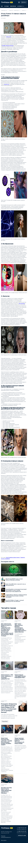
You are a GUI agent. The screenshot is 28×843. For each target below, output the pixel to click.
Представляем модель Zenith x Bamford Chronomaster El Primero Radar (19, 741)
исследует (6, 84)
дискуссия (8, 36)
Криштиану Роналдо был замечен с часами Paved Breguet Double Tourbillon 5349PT (6, 741)
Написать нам (22, 835)
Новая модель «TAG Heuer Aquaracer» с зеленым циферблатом (7, 677)
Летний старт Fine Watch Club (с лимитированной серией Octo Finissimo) (6, 790)
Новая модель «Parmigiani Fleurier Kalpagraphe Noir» (20, 676)
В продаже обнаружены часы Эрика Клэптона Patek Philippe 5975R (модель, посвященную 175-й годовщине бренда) (9, 708)
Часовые (6, 6)
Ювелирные (13, 6)
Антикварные (20, 6)
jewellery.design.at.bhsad (7, 45)
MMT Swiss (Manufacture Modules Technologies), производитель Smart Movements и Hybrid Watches (20, 628)
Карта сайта (3, 840)
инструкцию (22, 303)
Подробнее (5, 721)
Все (2, 6)
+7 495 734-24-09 (21, 828)
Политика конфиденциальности (6, 836)
